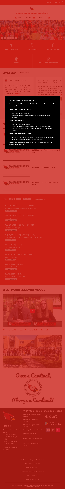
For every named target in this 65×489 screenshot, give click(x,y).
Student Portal (24, 124)
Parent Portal (24, 113)
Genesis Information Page (17, 145)
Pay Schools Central (37, 139)
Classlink (15, 130)
